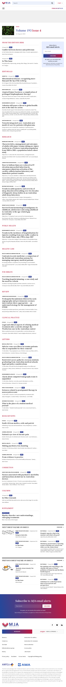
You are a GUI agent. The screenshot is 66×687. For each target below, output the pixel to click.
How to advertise (28, 644)
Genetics (4, 76)
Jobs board (27, 652)
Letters (6, 339)
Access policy (28, 648)
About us (4, 637)
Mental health (6, 443)
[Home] (6, 3)
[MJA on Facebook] (52, 625)
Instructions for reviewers (31, 641)
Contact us (5, 641)
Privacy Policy (57, 64)
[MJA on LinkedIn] (62, 625)
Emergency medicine (7, 141)
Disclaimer (14, 656)
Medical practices (7, 344)
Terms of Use (48, 64)
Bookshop (17, 631)
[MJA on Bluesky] (57, 625)
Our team (4, 644)
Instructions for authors (30, 637)
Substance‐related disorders (10, 472)
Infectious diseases (7, 387)
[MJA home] (10, 625)
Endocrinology (6, 89)
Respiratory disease (7, 186)
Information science (8, 401)
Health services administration (11, 253)
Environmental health (8, 103)
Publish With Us (57, 8)
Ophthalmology (6, 120)
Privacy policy (5, 656)
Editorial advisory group (8, 648)
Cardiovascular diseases (9, 162)
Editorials (7, 71)
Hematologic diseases (8, 205)
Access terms (22, 656)
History (4, 652)
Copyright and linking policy (35, 656)
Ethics (4, 322)
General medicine (7, 432)
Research (6, 137)
